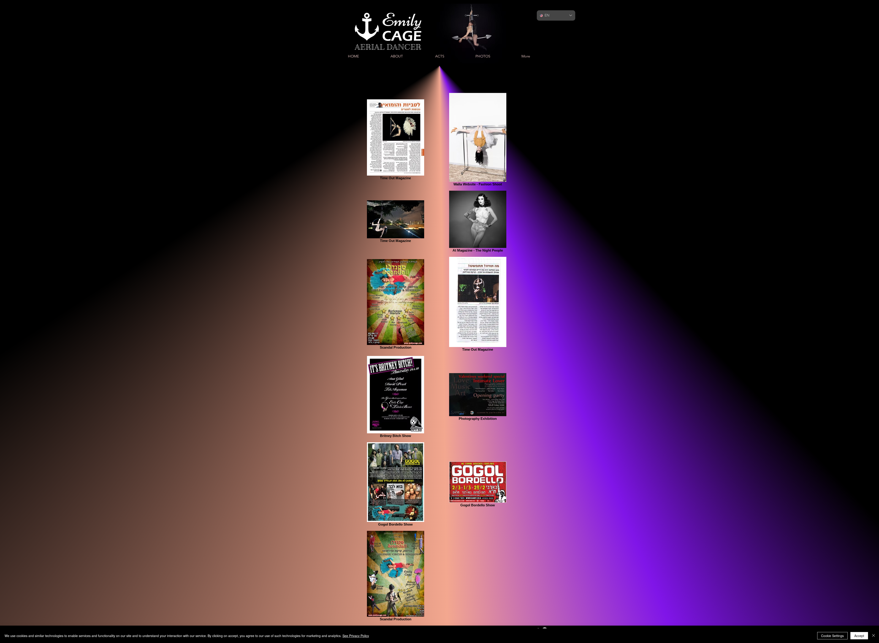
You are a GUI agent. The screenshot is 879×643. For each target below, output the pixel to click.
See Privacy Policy (355, 635)
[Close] (873, 635)
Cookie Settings (832, 635)
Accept (859, 635)
